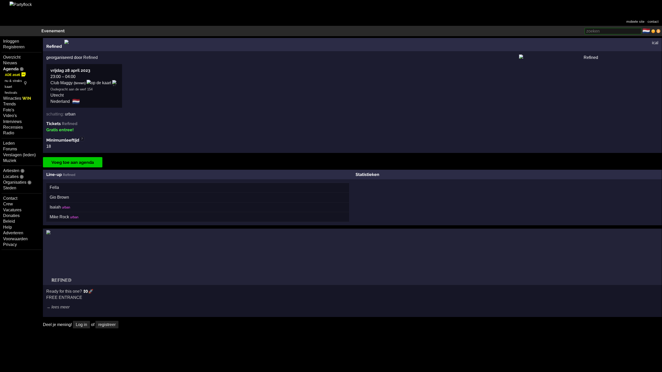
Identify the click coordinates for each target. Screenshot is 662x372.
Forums (10, 149)
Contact (10, 198)
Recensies (13, 127)
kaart (8, 87)
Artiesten (11, 170)
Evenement (53, 30)
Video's (10, 115)
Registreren (14, 47)
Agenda (11, 68)
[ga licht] (653, 31)
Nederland (60, 101)
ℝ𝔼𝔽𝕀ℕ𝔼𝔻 (60, 280)
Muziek (9, 160)
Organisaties (14, 182)
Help (7, 227)
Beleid (9, 221)
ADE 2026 (12, 75)
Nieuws (10, 63)
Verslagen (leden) (19, 155)
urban (70, 114)
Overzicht (11, 57)
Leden (9, 143)
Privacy (10, 244)
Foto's (8, 110)
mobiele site (635, 22)
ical (655, 43)
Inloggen (11, 41)
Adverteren (13, 233)
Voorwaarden (15, 239)
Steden (9, 188)
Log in (81, 324)
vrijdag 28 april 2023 (70, 70)
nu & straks (13, 81)
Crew (8, 204)
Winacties (17, 98)
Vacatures (12, 210)
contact (653, 22)
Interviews (12, 121)
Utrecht (57, 95)
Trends (9, 104)
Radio (8, 133)
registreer (107, 324)
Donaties (11, 215)
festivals (11, 93)
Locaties (11, 176)
